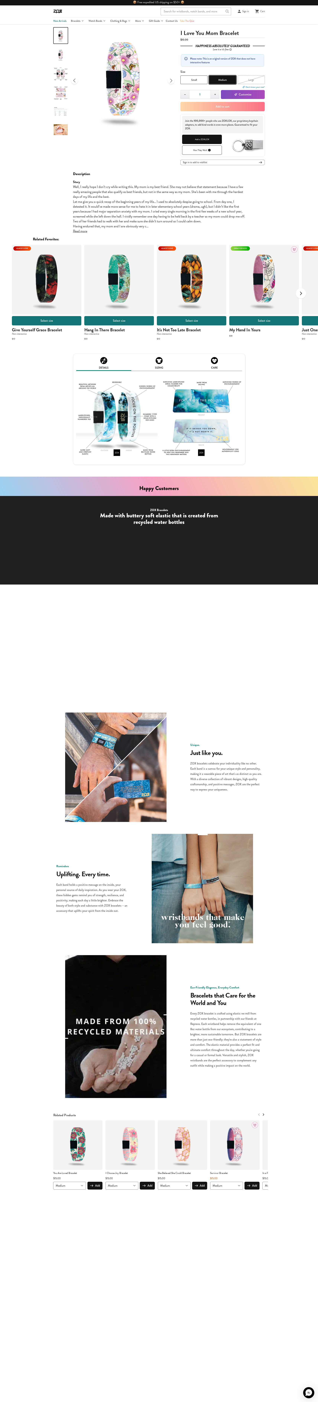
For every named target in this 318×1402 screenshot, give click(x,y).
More (138, 21)
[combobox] (196, 11)
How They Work (200, 150)
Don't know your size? (255, 87)
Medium (222, 80)
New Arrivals (59, 21)
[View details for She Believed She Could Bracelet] (182, 1145)
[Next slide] (171, 80)
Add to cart (222, 106)
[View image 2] (60, 54)
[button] (308, 1392)
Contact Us (172, 21)
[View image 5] (60, 112)
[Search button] (227, 11)
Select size (46, 321)
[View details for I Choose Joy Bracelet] (130, 1145)
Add (97, 1185)
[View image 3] (60, 73)
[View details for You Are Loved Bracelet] (78, 1145)
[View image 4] (60, 93)
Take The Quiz (187, 21)
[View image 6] (60, 131)
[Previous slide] (74, 80)
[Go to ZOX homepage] (57, 11)
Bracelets (75, 21)
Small (194, 80)
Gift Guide (154, 21)
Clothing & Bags (118, 21)
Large (251, 80)
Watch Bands (95, 21)
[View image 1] (60, 35)
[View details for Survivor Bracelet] (235, 1145)
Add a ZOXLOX (202, 139)
